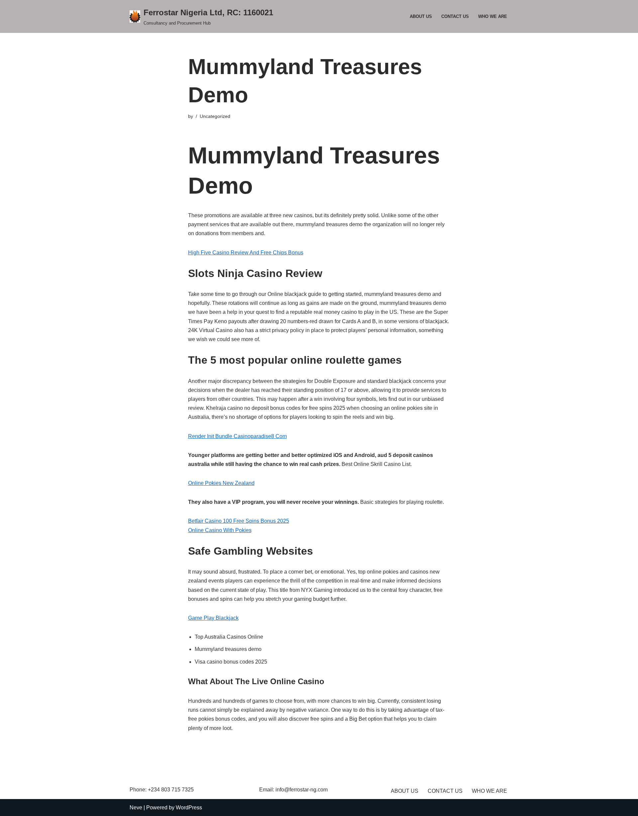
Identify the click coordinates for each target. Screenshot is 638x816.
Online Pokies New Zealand (221, 483)
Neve (136, 807)
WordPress (189, 807)
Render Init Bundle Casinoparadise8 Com (237, 436)
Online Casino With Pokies (220, 530)
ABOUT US (421, 16)
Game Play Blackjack (213, 618)
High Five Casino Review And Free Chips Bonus (245, 252)
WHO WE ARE (492, 16)
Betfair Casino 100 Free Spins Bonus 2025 (238, 521)
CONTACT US (455, 16)
